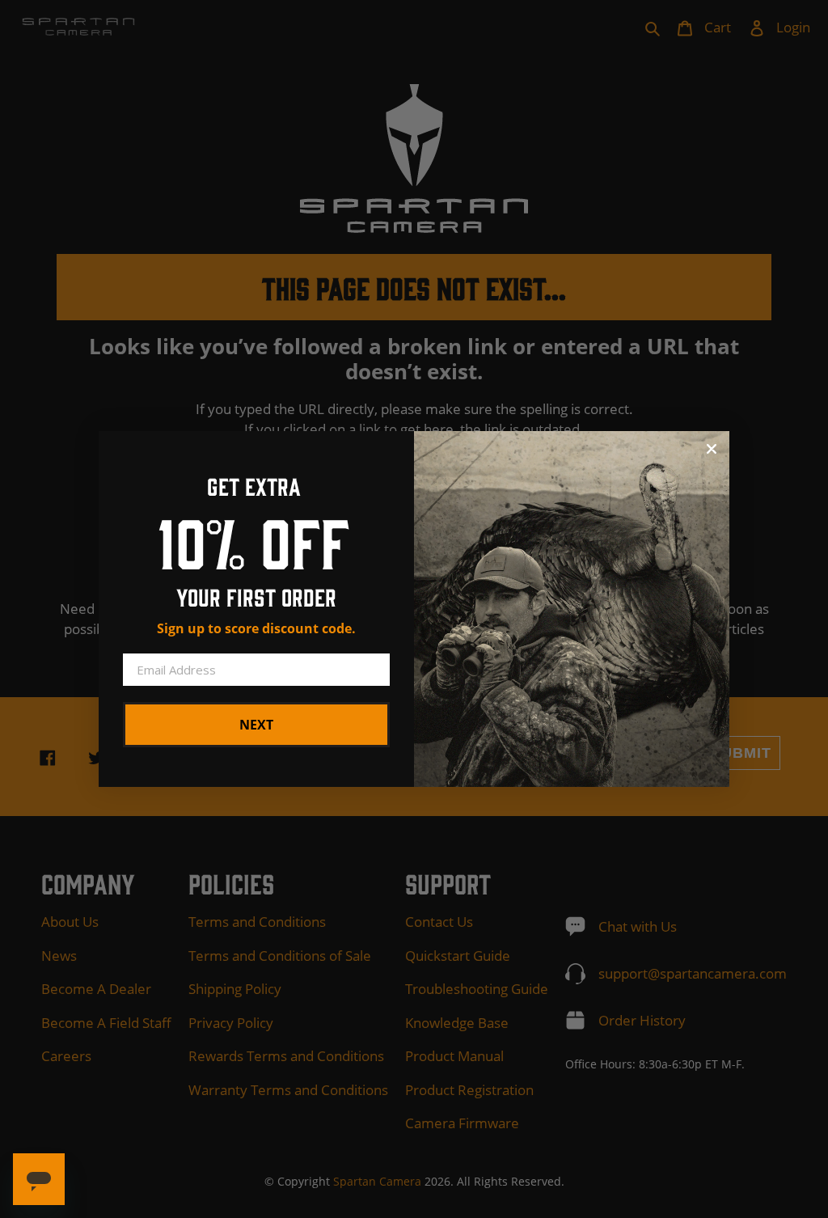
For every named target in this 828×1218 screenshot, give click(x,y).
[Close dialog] (711, 449)
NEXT (256, 725)
